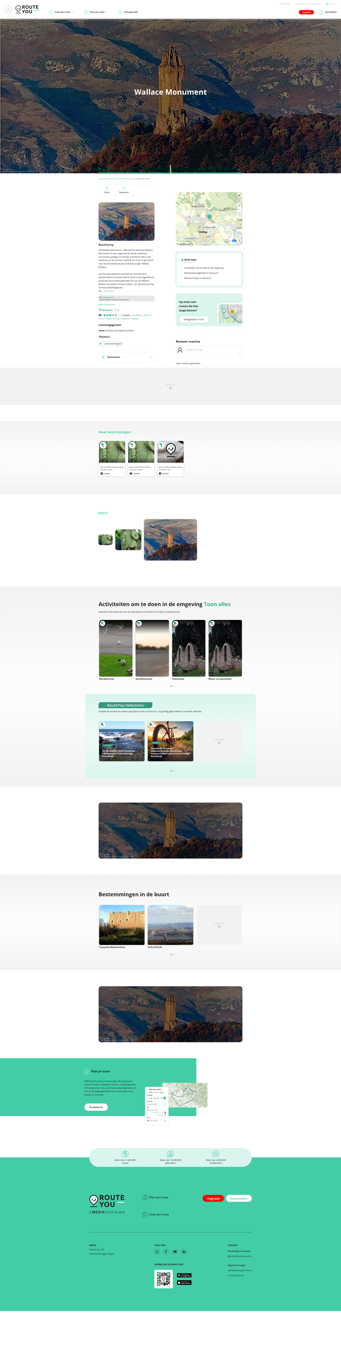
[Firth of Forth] (170, 925)
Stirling (133, 179)
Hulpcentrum (237, 1275)
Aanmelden (239, 1198)
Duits (101, 318)
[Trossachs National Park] (122, 925)
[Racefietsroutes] (152, 648)
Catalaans (137, 315)
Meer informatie (107, 304)
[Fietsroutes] (188, 648)
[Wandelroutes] (115, 648)
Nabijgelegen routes (194, 319)
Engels (109, 318)
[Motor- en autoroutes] (225, 648)
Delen (107, 192)
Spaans (135, 318)
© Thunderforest (216, 245)
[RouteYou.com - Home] (26, 9)
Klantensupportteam (241, 1270)
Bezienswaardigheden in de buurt (201, 273)
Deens (147, 315)
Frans (117, 318)
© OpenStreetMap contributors (232, 245)
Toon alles (217, 604)
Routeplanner (96, 1107)
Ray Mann (8, 169)
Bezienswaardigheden (106, 179)
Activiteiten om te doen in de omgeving (204, 267)
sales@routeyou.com (241, 1256)
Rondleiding (285, 3)
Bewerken (124, 192)
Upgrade (306, 12)
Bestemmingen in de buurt (197, 278)
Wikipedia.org (109, 297)
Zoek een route (159, 1214)
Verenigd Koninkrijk (122, 179)
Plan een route (159, 1197)
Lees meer (109, 291)
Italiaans (126, 318)
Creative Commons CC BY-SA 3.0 (24, 171)
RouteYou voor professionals (308, 3)
